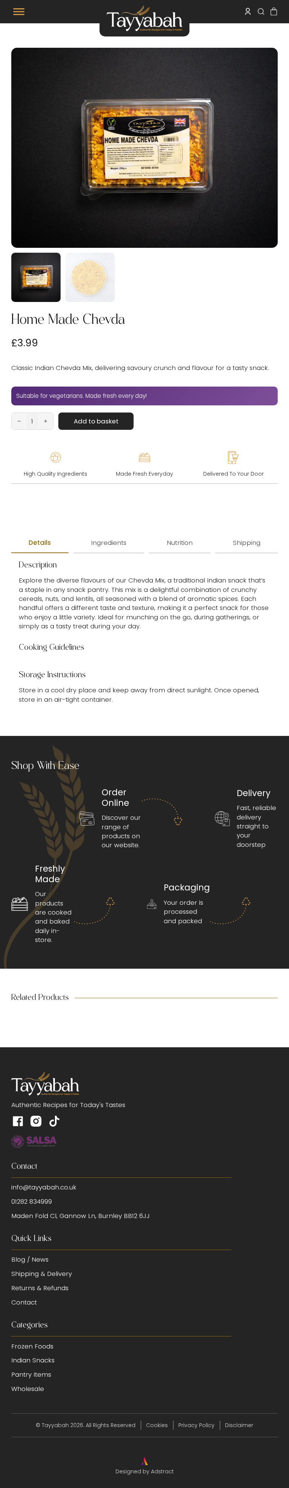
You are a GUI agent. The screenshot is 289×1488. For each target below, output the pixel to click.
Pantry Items (31, 1374)
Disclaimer (239, 1425)
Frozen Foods (32, 1346)
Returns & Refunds (39, 1287)
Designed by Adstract (145, 1471)
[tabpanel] (144, 632)
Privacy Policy (196, 1425)
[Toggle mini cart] (274, 11)
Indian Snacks (33, 1360)
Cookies (157, 1425)
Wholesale (27, 1388)
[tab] (39, 543)
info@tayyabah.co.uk (43, 1187)
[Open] (18, 11)
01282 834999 (31, 1201)
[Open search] (261, 11)
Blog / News (30, 1259)
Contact (24, 1302)
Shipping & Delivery (41, 1273)
